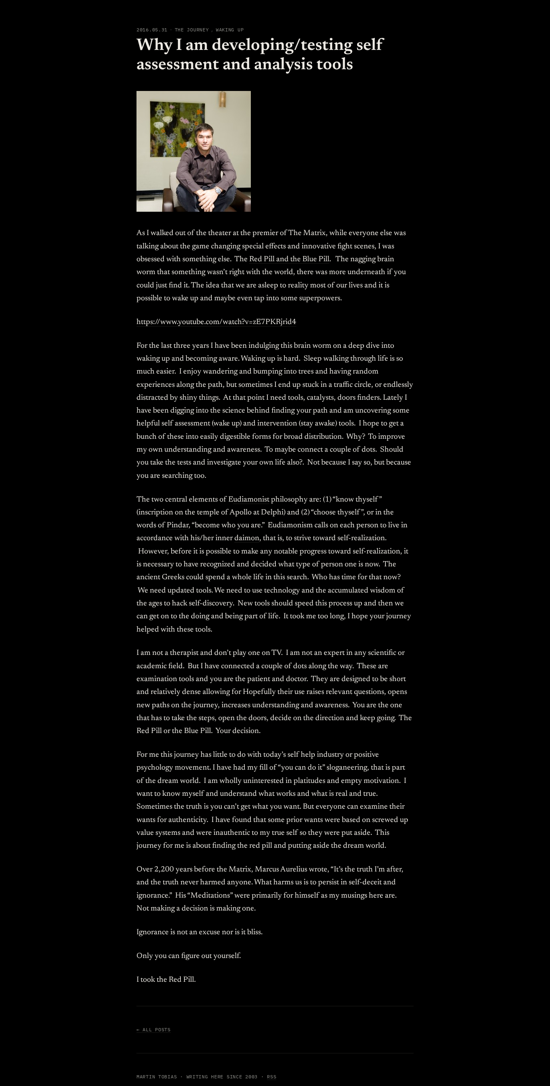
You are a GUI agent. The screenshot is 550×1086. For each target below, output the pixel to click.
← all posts (153, 1029)
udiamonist (251, 500)
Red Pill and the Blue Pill (289, 259)
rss (271, 1077)
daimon (246, 538)
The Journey (192, 30)
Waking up (230, 30)
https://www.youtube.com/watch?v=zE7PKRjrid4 (216, 322)
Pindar (177, 525)
